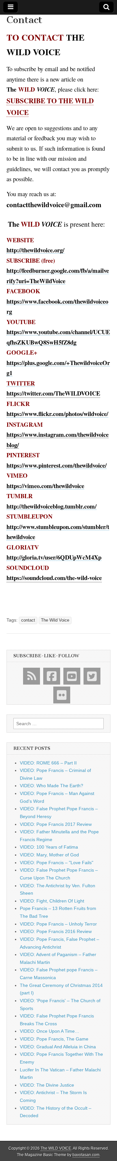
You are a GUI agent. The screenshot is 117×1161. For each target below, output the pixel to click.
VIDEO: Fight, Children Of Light (52, 900)
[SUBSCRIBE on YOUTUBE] (71, 676)
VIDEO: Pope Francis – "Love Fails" (56, 862)
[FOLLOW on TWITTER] (92, 676)
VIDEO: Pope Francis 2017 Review (56, 824)
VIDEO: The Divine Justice (47, 1085)
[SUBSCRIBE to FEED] (31, 676)
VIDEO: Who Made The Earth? (51, 785)
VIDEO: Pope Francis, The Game (54, 1038)
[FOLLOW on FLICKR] (61, 695)
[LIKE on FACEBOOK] (51, 676)
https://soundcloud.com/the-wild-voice (54, 577)
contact (28, 620)
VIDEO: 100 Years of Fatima (49, 847)
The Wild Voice (55, 620)
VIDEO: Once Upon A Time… (49, 1031)
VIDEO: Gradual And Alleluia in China (58, 1046)
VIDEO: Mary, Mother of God (49, 854)
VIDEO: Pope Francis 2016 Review (56, 931)
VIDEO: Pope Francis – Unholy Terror (58, 924)
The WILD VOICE (56, 1148)
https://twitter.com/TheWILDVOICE (53, 393)
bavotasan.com (85, 1155)
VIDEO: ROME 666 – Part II (48, 762)
